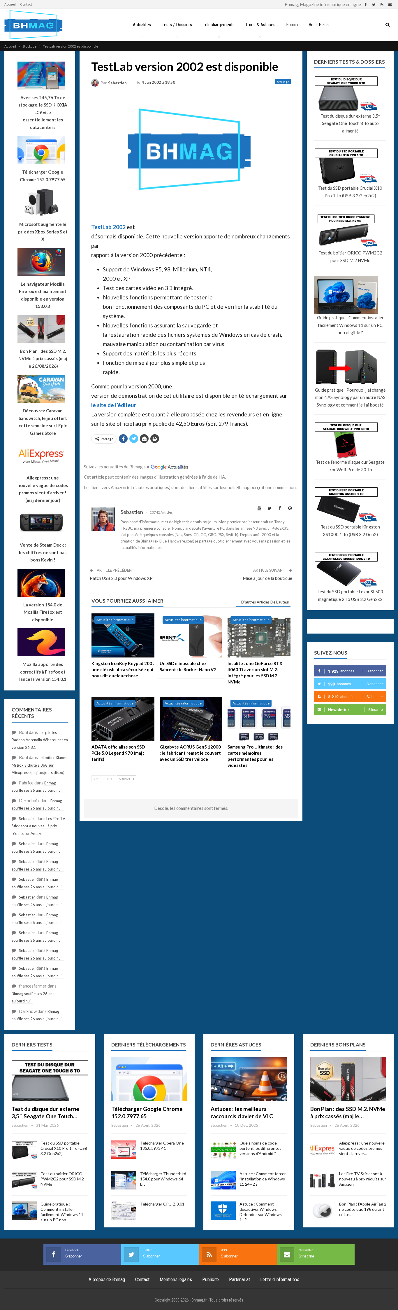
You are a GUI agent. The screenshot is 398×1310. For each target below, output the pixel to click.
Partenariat (239, 1279)
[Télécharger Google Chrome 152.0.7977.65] (149, 1079)
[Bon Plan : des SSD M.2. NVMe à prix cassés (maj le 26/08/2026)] (348, 1079)
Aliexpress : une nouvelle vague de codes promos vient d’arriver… (362, 1148)
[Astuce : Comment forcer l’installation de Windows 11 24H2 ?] (223, 1180)
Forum (292, 24)
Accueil (10, 4)
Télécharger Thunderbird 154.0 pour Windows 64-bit (163, 1179)
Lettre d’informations (279, 1279)
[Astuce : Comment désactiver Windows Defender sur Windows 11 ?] (223, 1210)
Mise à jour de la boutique (267, 578)
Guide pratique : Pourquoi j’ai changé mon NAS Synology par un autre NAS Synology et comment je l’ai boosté (350, 397)
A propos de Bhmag (107, 1279)
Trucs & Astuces (260, 24)
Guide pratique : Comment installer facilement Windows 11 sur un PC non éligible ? (350, 325)
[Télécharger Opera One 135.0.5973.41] (123, 1149)
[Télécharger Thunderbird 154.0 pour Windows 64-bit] (123, 1180)
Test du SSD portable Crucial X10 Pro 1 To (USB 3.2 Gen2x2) (350, 191)
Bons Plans (319, 24)
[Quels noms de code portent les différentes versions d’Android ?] (223, 1149)
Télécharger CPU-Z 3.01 (162, 1203)
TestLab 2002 (108, 227)
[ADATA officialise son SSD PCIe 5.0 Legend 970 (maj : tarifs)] (122, 719)
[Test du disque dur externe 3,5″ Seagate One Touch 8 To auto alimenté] (50, 1079)
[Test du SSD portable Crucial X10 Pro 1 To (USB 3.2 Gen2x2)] (24, 1149)
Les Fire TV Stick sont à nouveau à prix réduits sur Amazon (38, 826)
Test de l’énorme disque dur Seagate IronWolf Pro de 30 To (350, 465)
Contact (26, 4)
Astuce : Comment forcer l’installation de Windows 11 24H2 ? (262, 1179)
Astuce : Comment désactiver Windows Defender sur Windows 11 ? (260, 1211)
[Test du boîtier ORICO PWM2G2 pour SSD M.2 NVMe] (24, 1180)
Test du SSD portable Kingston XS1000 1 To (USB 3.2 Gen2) (350, 530)
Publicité (210, 1279)
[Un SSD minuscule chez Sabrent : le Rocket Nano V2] (191, 635)
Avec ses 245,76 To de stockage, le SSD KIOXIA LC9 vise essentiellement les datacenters (42, 112)
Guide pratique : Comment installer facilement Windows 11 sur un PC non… (61, 1211)
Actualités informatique (114, 620)
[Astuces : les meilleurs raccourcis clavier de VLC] (249, 1079)
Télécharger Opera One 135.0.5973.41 (162, 1145)
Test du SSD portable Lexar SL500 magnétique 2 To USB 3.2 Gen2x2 (350, 595)
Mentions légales (176, 1279)
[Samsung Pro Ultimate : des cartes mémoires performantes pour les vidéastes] (259, 719)
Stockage (283, 81)
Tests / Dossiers (177, 24)
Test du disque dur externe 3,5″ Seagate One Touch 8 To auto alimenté (350, 123)
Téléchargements (219, 24)
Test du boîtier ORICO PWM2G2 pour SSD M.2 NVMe (350, 256)
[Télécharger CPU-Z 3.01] (123, 1210)
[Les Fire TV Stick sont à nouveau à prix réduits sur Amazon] (322, 1180)
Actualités (142, 24)
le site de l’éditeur (113, 405)
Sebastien (27, 818)
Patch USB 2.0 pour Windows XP (121, 578)
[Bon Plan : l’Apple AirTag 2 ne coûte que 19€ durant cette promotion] (322, 1210)
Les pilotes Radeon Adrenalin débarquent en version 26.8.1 (40, 740)
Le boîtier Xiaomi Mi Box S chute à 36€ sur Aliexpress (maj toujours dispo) (39, 765)
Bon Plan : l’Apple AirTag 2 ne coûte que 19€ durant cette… (362, 1209)
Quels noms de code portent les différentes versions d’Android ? (260, 1148)
